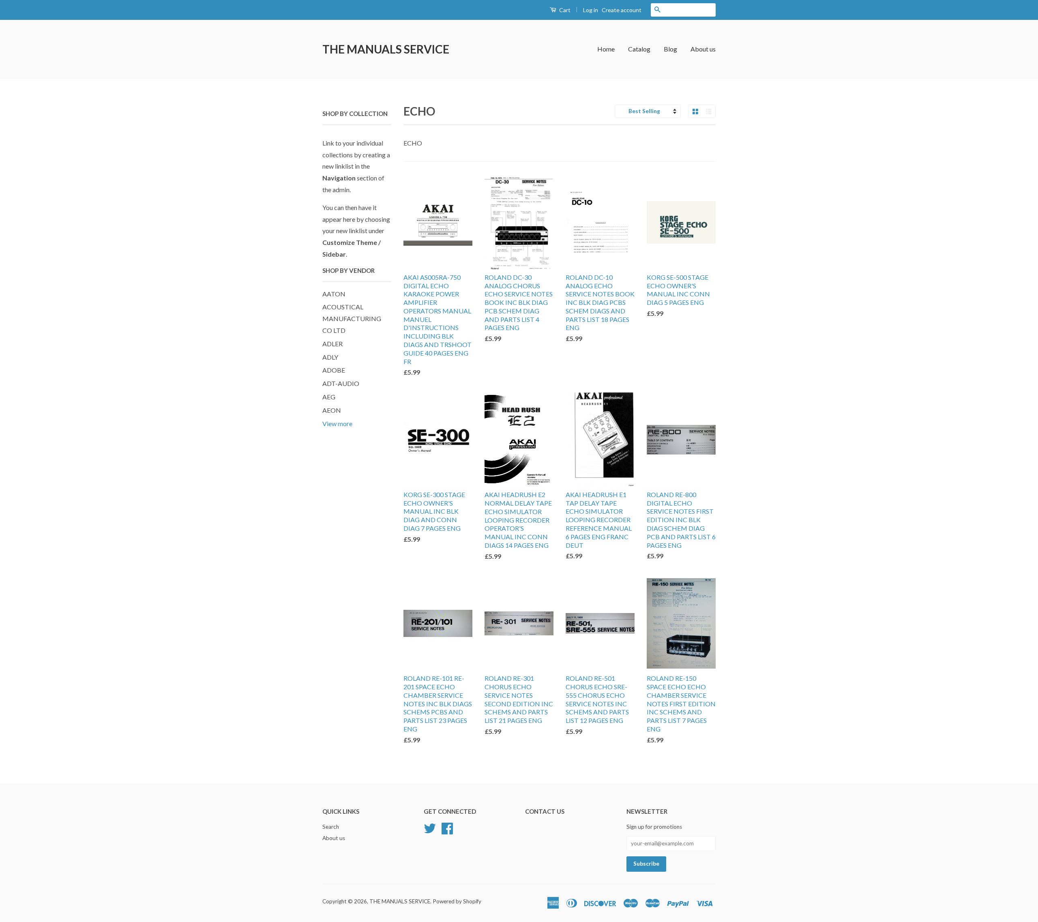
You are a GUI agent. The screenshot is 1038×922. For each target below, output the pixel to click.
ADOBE (333, 370)
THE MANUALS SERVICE (385, 49)
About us (703, 49)
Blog (670, 49)
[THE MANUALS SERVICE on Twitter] (430, 827)
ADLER (332, 343)
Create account (621, 9)
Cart (564, 9)
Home (606, 49)
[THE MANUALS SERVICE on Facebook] (447, 827)
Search (330, 826)
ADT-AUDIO (340, 383)
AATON (333, 294)
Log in (590, 9)
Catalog (639, 49)
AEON (331, 410)
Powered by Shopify (457, 901)
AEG (328, 397)
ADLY (330, 357)
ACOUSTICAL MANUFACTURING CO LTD (351, 318)
